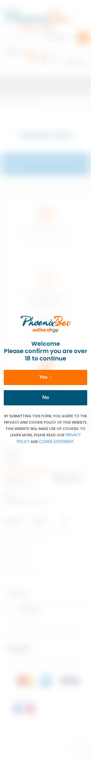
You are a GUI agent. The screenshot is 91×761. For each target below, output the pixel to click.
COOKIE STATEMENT (56, 442)
